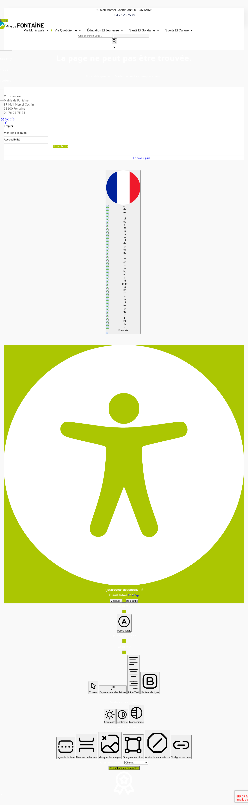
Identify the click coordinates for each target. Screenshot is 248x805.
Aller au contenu (112, 762)
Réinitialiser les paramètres (124, 768)
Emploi (8, 126)
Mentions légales (15, 133)
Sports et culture (177, 30)
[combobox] (123, 252)
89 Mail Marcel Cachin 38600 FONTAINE (124, 10)
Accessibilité (12, 140)
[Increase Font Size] (124, 600)
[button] (124, 623)
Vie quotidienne (66, 30)
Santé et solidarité (142, 30)
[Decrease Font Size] (124, 611)
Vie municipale (34, 30)
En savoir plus (141, 157)
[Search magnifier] (114, 41)
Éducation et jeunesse (103, 30)
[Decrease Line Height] (124, 652)
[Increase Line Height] (124, 641)
